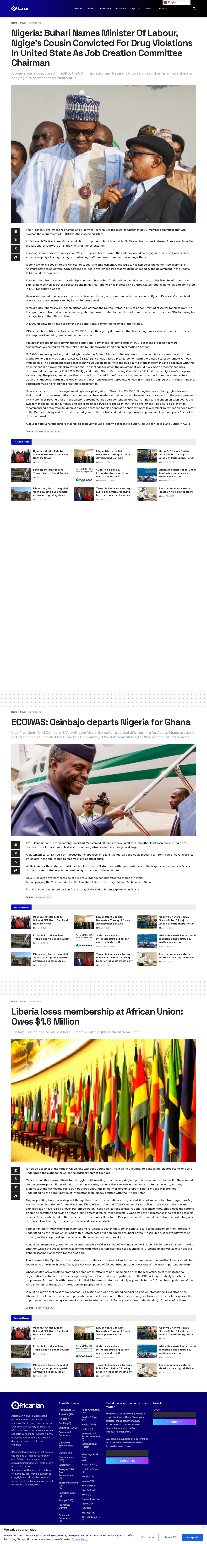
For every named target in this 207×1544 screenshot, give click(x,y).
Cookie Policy (80, 1539)
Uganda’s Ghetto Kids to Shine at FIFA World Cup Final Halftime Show (50, 454)
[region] (103, 1534)
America (63, 1414)
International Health (89, 1445)
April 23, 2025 (167, 496)
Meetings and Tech (90, 1456)
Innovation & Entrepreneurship (92, 1435)
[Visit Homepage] (27, 8)
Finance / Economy (64, 1517)
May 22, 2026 (104, 462)
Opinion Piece (90, 1469)
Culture (63, 1453)
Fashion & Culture (64, 1506)
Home (78, 8)
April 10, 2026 (41, 477)
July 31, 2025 (41, 499)
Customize (147, 1537)
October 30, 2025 (106, 481)
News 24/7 (105, 8)
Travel (23, 23)
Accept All (192, 1537)
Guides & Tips (89, 1417)
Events (163, 8)
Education (64, 1464)
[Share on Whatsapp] (15, 249)
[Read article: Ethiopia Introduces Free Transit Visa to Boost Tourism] (21, 475)
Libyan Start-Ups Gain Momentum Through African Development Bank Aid (113, 454)
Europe (63, 1500)
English (172, 2)
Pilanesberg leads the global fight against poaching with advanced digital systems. (50, 492)
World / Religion (91, 1517)
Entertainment (67, 1493)
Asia (61, 1418)
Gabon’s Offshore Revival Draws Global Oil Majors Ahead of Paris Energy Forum (176, 454)
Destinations (34, 23)
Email (156, 1409)
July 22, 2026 (41, 462)
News (90, 8)
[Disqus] (103, 552)
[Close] (204, 1527)
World (148, 8)
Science (86, 1485)
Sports (136, 8)
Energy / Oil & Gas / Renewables (66, 1472)
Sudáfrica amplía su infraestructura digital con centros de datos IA (112, 473)
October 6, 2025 (168, 481)
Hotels (85, 1429)
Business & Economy (65, 1434)
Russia (85, 1481)
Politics (86, 1476)
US (83, 1508)
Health (85, 1424)
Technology (88, 1499)
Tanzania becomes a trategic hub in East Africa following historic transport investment (114, 492)
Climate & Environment (66, 1444)
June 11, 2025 (104, 499)
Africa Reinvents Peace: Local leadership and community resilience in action (177, 473)
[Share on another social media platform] (15, 257)
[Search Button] (194, 9)
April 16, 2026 (167, 462)
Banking (63, 1423)
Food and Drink (90, 1409)
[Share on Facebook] (15, 232)
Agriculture (65, 1409)
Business (121, 8)
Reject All (170, 1537)
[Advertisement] (103, 698)
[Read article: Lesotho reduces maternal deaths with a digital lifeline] (147, 494)
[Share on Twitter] (15, 240)
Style (84, 1494)
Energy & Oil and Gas (68, 1484)
